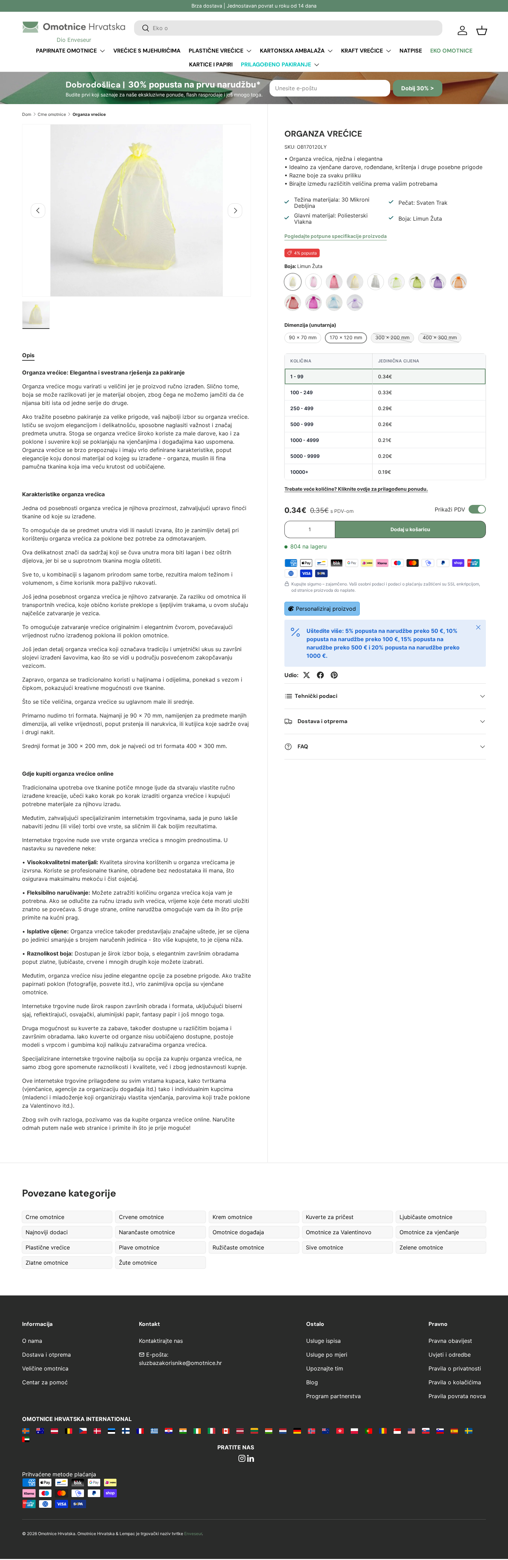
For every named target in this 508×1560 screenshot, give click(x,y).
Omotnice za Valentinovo (338, 1232)
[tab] (28, 355)
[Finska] (125, 1430)
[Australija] (40, 1430)
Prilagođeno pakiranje (276, 64)
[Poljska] (354, 1430)
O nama (32, 1340)
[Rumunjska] (382, 1430)
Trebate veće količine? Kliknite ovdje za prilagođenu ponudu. (356, 489)
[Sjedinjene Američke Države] (411, 1430)
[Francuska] (140, 1430)
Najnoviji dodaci (47, 1232)
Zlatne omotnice (47, 1262)
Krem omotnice (232, 1216)
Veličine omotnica (45, 1368)
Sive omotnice (324, 1247)
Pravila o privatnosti (455, 1368)
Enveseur (193, 1533)
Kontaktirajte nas (161, 1340)
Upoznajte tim (324, 1368)
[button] (481, 30)
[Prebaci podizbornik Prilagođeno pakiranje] (316, 65)
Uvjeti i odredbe (450, 1354)
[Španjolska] (454, 1430)
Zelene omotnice (421, 1247)
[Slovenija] (440, 1430)
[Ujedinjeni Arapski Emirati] (25, 1439)
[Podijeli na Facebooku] (320, 675)
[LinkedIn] (250, 1459)
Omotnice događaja (238, 1232)
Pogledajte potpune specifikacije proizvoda (335, 236)
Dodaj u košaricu (410, 529)
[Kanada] (225, 1430)
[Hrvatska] (168, 1430)
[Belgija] (68, 1430)
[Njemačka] (297, 1430)
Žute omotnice (138, 1262)
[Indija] (183, 1430)
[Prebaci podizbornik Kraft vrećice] (388, 51)
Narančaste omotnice (147, 1232)
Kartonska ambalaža (292, 50)
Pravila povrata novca (457, 1396)
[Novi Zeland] (325, 1430)
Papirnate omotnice (66, 50)
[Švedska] (468, 1430)
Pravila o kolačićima (455, 1382)
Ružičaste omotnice (238, 1247)
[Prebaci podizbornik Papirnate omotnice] (102, 51)
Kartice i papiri (211, 64)
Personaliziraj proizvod (326, 608)
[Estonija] (111, 1430)
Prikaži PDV (450, 509)
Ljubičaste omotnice (425, 1216)
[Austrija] (54, 1430)
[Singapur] (397, 1430)
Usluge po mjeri (326, 1354)
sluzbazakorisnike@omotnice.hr (180, 1362)
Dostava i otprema (46, 1354)
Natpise (410, 50)
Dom (26, 114)
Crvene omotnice (141, 1216)
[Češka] (82, 1430)
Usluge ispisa (323, 1340)
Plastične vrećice (216, 50)
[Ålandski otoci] (25, 1430)
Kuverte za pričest (330, 1216)
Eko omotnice (451, 50)
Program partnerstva (333, 1396)
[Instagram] (241, 1459)
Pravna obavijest (450, 1340)
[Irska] (197, 1430)
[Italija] (211, 1430)
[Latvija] (240, 1430)
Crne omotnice (52, 114)
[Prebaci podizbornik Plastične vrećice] (249, 51)
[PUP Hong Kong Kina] (340, 1430)
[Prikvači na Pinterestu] (334, 675)
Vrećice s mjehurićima (146, 50)
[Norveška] (311, 1430)
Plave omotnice (139, 1247)
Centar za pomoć (45, 1382)
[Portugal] (368, 1430)
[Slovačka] (425, 1430)
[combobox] (288, 28)
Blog (312, 1382)
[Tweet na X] (306, 675)
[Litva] (254, 1430)
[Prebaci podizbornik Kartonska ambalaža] (330, 51)
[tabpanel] (136, 750)
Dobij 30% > (417, 88)
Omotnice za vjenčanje (429, 1232)
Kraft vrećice (362, 50)
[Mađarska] (268, 1430)
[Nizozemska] (282, 1430)
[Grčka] (154, 1430)
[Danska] (97, 1430)
